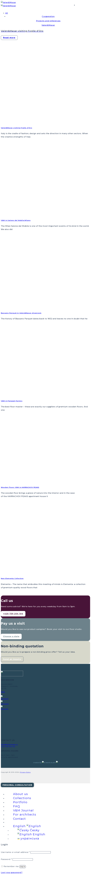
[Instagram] (5, 704)
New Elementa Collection (12, 578)
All (6, 13)
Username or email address (15, 852)
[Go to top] (17, 785)
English (20, 826)
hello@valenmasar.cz (9, 744)
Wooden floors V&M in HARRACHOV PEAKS (20, 487)
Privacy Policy (25, 772)
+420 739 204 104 (8, 746)
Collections (22, 798)
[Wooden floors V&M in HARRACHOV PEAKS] (17, 481)
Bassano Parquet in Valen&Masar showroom (21, 313)
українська (29, 838)
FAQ (16, 806)
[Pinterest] (4, 710)
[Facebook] (4, 699)
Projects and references (48, 21)
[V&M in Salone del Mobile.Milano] (17, 214)
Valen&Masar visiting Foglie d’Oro (16, 128)
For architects (24, 814)
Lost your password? (12, 872)
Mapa (3, 692)
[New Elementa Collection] (17, 573)
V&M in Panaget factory (11, 401)
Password (6, 859)
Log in (22, 866)
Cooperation (48, 16)
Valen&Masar (48, 25)
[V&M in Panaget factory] (17, 395)
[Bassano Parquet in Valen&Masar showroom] (17, 307)
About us (20, 794)
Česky (34, 830)
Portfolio (20, 802)
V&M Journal (23, 810)
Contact (19, 818)
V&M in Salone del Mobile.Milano (16, 220)
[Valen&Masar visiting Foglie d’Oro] (13, 122)
